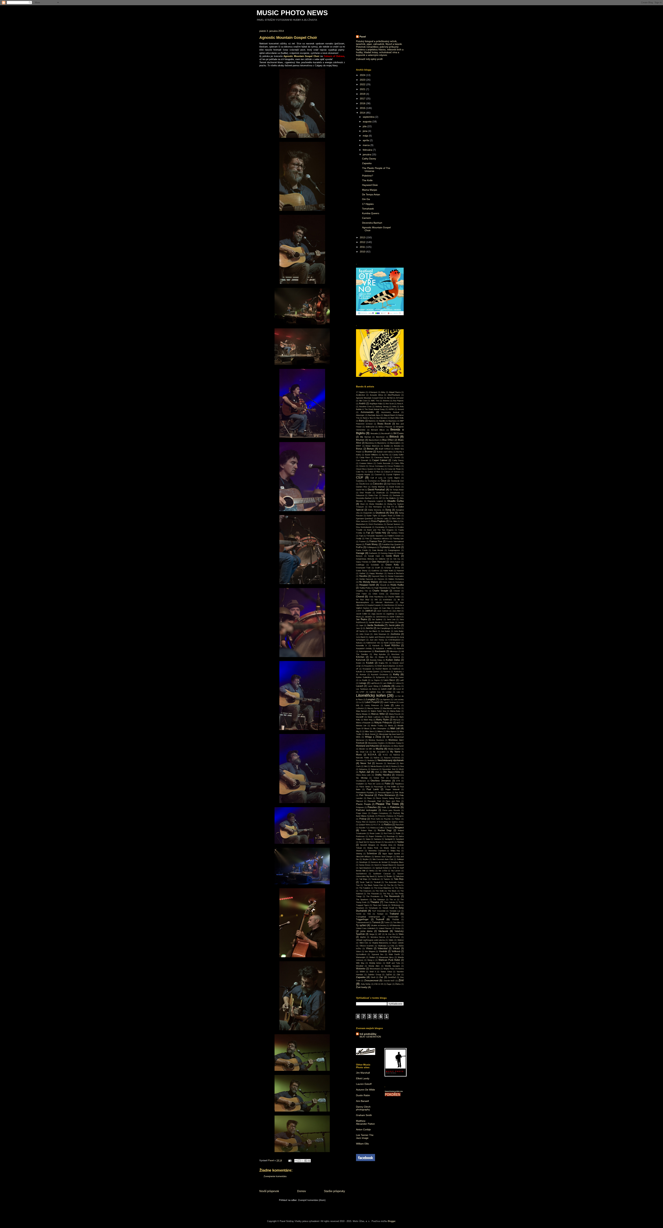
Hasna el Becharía (396, 573)
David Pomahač (376, 489)
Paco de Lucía (374, 784)
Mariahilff (359, 717)
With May (360, 963)
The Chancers (365, 891)
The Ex (400, 885)
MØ (387, 737)
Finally (358, 538)
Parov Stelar (364, 787)
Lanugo (362, 683)
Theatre (374, 902)
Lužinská (360, 708)
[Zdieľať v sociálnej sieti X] (302, 1160)
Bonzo (370, 448)
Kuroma (386, 672)
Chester (396, 591)
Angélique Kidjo (375, 404)
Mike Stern (369, 731)
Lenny (398, 686)
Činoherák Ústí (397, 481)
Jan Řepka (361, 619)
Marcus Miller (378, 714)
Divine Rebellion (376, 504)
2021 (363, 89)
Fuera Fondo (362, 550)
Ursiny (398, 928)
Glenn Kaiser (395, 562)
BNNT (358, 446)
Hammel (400, 571)
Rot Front (388, 833)
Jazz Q (359, 628)
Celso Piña (399, 463)
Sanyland (400, 839)
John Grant (364, 634)
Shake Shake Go (392, 848)
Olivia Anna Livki (363, 775)
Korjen (358, 663)
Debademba (395, 493)
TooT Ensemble (379, 911)
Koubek (370, 663)
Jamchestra (381, 617)
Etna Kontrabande (363, 527)
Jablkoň (369, 611)
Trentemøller (393, 917)
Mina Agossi (391, 731)
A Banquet (373, 392)
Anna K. (400, 404)
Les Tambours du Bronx (366, 689)
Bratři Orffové (385, 449)
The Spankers (362, 899)
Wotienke (360, 968)
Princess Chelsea (385, 816)
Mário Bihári (390, 717)
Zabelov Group (374, 974)
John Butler (399, 631)
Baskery (372, 421)
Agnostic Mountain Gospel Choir (369, 398)
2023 (363, 79)
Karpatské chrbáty (364, 648)
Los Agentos (384, 699)
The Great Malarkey (382, 888)
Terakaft (377, 882)
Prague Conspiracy (380, 813)
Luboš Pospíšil (372, 702)
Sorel (376, 865)
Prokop (362, 819)
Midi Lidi (395, 728)
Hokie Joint (387, 582)
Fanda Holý (380, 533)
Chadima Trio (362, 591)
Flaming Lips (398, 538)
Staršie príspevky (334, 1191)
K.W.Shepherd (394, 640)
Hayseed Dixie (370, 185)
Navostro (360, 760)
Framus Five (375, 541)
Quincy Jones (398, 822)
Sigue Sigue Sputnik (391, 854)
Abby (383, 392)
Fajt (368, 533)
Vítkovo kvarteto (366, 946)
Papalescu (399, 784)
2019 (363, 93)
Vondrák (383, 951)
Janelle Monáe (375, 622)
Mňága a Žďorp (373, 737)
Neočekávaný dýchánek (391, 760)
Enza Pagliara (378, 521)
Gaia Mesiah (377, 550)
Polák (384, 807)
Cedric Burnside (384, 463)
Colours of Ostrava (392, 472)
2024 (363, 75)
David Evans (394, 487)
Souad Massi (387, 865)
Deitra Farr (373, 495)
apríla (366, 140)
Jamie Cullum (395, 617)
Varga (371, 934)
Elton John (396, 518)
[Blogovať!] (299, 1160)
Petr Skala (399, 792)
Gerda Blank (392, 556)
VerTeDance (395, 937)
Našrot (376, 758)
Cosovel (378, 474)
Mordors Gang (394, 743)
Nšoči (401, 769)
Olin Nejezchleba (391, 772)
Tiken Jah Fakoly (380, 905)
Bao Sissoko (381, 418)
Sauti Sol (362, 842)
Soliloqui (400, 859)
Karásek (375, 645)
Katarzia (400, 648)
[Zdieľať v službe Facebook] (306, 1160)
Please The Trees (387, 804)
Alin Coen (363, 401)
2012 (363, 242)
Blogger (391, 1221)
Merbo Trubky (377, 726)
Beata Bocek (384, 424)
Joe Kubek (385, 631)
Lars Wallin (387, 683)
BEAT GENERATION (370, 1036)
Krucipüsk (367, 669)
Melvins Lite (361, 726)
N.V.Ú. (385, 755)
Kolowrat (396, 657)
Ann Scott (390, 404)
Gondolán (375, 565)
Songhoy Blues (397, 862)
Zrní (401, 980)
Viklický (400, 940)
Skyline (366, 859)
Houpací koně (367, 584)
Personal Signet (384, 792)
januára (367, 154)
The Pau (386, 894)
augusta (367, 121)
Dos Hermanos (375, 507)
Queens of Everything (378, 822)
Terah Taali (364, 882)
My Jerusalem (379, 752)
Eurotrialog (379, 527)
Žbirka (398, 984)
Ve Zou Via (390, 934)
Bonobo (397, 446)
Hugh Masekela (380, 588)
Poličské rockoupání (366, 810)
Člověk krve (364, 484)
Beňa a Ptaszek (385, 427)
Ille (399, 600)
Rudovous (360, 836)
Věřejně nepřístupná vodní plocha (370, 940)
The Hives (399, 888)
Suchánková (361, 874)
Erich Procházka (376, 524)
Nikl (365, 766)
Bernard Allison (378, 430)
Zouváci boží (389, 981)
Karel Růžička (392, 645)
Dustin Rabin (363, 1095)
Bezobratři (385, 433)
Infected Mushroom (384, 602)
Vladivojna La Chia (386, 946)
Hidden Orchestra (396, 579)
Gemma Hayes (387, 553)
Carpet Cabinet (379, 460)
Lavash (359, 686)
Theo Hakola (389, 902)
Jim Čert (397, 628)
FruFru (359, 547)
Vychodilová (361, 954)
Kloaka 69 (383, 657)
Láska (398, 683)
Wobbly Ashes (375, 963)
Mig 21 (359, 731)
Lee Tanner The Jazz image (364, 1136)
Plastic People (363, 804)
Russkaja (391, 836)
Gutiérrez (375, 571)
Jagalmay (390, 614)
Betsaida (374, 433)
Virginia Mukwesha (380, 943)
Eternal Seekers (393, 524)
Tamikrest (375, 879)
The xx (393, 899)
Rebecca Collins (377, 828)
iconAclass (387, 600)
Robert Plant (366, 830)
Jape (361, 625)
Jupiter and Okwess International (382, 637)
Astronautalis (367, 412)
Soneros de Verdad (379, 862)
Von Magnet (370, 951)
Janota (401, 622)
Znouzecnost (371, 980)
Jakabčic (368, 617)
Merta (390, 726)
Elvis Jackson (362, 521)
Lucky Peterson (372, 705)
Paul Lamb (373, 789)
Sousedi (400, 865)
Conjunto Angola (363, 474)
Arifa (394, 406)
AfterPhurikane (394, 395)
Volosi (358, 951)
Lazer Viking (373, 686)
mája (366, 135)
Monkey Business (376, 740)
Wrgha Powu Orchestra (393, 969)
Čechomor (372, 481)
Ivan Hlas (386, 608)
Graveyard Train (363, 568)
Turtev (387, 922)
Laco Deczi (389, 680)
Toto (369, 914)
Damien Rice (361, 487)
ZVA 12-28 (378, 984)
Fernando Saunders (375, 536)
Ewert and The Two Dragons (380, 530)
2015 (363, 108)
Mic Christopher (379, 728)
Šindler (389, 876)
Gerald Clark (374, 556)
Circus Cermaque (376, 466)
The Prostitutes (372, 896)
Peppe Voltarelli (392, 789)
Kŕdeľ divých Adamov (386, 666)
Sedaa (400, 842)
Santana (377, 839)
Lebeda (386, 685)
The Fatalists (364, 888)
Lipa (398, 692)
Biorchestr (380, 437)
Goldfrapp (360, 565)
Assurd (401, 409)
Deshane (396, 495)
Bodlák (387, 446)
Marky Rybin (382, 719)
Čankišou (360, 481)
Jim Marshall (363, 1072)
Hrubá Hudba (397, 585)
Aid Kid (389, 398)
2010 (363, 251)
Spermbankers (365, 868)
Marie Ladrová (374, 717)
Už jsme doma (364, 931)
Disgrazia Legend (375, 501)
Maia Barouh (361, 711)
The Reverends (392, 896)
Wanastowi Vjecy (386, 957)
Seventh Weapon (367, 845)
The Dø (390, 885)
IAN (376, 600)
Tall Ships (363, 879)
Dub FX (390, 507)
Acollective (360, 395)
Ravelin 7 (363, 828)
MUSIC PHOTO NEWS (292, 13)
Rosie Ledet (375, 833)
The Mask (392, 891)
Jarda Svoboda (375, 625)
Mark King (368, 720)
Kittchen (360, 657)
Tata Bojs (399, 879)
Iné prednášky (368, 1034)
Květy (396, 674)
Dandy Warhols (378, 487)
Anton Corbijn (363, 1129)
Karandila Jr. (361, 645)
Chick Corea (378, 594)
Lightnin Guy (375, 692)
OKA (377, 772)
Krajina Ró (383, 663)
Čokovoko (378, 484)
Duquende (367, 513)
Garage (360, 553)
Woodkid (359, 966)
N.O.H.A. (372, 755)
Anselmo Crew (365, 406)
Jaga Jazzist (376, 614)
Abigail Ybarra (395, 392)
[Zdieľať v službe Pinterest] (309, 1160)
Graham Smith (364, 1115)
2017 (363, 98)
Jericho (369, 628)
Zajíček (389, 974)
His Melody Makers (368, 582)
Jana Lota (391, 619)
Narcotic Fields (362, 758)
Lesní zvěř (386, 689)
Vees (401, 934)
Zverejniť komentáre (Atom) (311, 1200)
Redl (389, 828)
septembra (369, 116)
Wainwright (360, 957)
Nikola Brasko (376, 766)
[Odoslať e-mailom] (296, 1160)
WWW (362, 972)
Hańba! (362, 573)
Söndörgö (363, 862)
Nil (387, 766)
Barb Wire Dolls (397, 418)
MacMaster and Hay (392, 708)
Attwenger (360, 415)
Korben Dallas (393, 660)
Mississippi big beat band (390, 734)
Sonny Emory (365, 865)
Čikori (383, 481)
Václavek (383, 931)
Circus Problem (394, 466)
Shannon (359, 851)
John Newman (380, 634)
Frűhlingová (371, 547)
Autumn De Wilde (365, 1089)
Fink (367, 538)
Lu (360, 702)
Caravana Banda (381, 457)
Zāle (398, 974)
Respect (399, 827)
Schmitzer (372, 853)
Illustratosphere (362, 602)
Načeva (396, 755)
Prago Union (361, 813)
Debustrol (360, 495)
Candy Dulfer (398, 455)
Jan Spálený (377, 619)
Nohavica (363, 769)
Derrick (385, 495)
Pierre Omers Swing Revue (388, 798)
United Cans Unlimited (365, 928)
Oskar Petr (379, 778)
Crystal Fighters (393, 474)
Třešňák (395, 919)
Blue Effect (388, 440)
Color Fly (360, 472)
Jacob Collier (361, 614)
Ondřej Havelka (383, 775)
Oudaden (360, 784)
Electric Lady (382, 518)
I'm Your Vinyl (362, 600)
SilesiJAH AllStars (363, 856)
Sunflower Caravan (382, 874)
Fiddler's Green (394, 536)
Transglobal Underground (368, 917)
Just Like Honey (377, 640)
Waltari (372, 957)
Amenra (386, 401)
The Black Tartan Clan (373, 885)
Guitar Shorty (361, 571)
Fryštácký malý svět (390, 547)
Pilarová (359, 801)
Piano (369, 798)
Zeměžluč (392, 977)
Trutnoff (380, 919)
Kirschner (395, 654)
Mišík (358, 737)
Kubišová (396, 669)
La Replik (363, 680)
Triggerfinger (362, 919)
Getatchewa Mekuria (365, 559)
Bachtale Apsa (374, 415)
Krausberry (369, 666)
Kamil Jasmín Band (392, 643)
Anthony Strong (381, 406)
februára (368, 149)
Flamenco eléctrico (381, 538)
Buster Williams (371, 455)
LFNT (362, 692)
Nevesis (379, 763)
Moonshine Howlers (376, 743)
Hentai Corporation (396, 576)
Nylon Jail (364, 771)
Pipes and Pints (393, 801)
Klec (371, 657)
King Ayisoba (380, 654)
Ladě (402, 680)
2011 (363, 247)
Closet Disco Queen (364, 469)
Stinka (371, 871)
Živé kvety (361, 987)
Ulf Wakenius (395, 925)
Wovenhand (375, 969)
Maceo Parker (373, 708)
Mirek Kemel (370, 734)
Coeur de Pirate (394, 469)
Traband (394, 913)
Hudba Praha (365, 588)
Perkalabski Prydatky (365, 792)
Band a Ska (368, 418)
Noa (402, 766)
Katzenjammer (365, 651)
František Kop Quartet (391, 544)
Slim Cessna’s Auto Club (382, 859)
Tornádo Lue (395, 911)
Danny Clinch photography (363, 1108)
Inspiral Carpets (374, 605)
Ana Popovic (398, 401)
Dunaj (388, 510)
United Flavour (385, 928)
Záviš (373, 977)
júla (365, 126)
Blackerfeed (374, 440)
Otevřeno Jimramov (381, 781)
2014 (363, 112)
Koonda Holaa (376, 660)
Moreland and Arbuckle (367, 746)
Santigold (388, 839)
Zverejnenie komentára (275, 1176)
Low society (399, 699)
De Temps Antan (371, 194)
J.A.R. (358, 611)
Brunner (369, 452)
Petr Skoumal (366, 795)
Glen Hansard (379, 562)
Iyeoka (397, 608)
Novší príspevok (269, 1191)
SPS (394, 868)
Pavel (362, 36)
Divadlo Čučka (395, 501)
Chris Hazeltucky (376, 597)
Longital (370, 699)
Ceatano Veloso (366, 463)
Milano (380, 731)
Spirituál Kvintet (382, 868)
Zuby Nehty (366, 984)
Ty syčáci (361, 925)
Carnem (366, 218)
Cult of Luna (376, 478)
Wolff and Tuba (393, 963)
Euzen (391, 527)
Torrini (358, 914)
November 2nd (388, 769)
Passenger (378, 787)
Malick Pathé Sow (378, 711)
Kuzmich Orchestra (379, 674)
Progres (400, 816)
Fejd (361, 536)
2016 (363, 103)
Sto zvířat (382, 871)
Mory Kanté (399, 746)
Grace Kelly (392, 565)
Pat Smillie (391, 787)
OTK (398, 781)
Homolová (399, 582)
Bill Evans (398, 433)
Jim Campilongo (383, 628)
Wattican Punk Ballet (389, 960)
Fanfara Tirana (397, 533)
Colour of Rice (374, 472)
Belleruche (370, 427)
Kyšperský (380, 677)
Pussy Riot (360, 822)
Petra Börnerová (386, 795)
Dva (392, 512)
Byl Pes (385, 455)
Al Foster (400, 398)
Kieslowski (380, 651)
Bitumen (360, 440)
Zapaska (367, 163)
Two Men (397, 922)
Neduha (370, 760)
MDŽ (398, 723)
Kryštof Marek (382, 669)
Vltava (369, 948)
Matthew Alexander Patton (365, 1122)
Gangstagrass (394, 550)
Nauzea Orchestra (392, 758)
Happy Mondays (376, 573)
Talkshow (400, 876)
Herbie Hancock (366, 579)
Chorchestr (395, 594)
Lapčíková (374, 683)
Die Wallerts (391, 498)
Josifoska (395, 634)
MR (370, 749)
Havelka (363, 576)
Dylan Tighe (372, 516)
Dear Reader (365, 493)
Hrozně (383, 585)
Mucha (379, 748)
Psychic (387, 819)
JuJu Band (360, 637)
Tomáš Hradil (388, 908)
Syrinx (380, 876)
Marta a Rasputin (363, 723)
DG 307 (378, 498)
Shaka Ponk (372, 848)
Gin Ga (366, 199)
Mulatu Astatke (394, 749)
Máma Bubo (395, 711)
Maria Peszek (395, 714)
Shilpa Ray (395, 851)
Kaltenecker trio (373, 643)
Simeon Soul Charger (383, 856)
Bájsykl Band (389, 415)
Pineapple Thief (374, 801)
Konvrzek (361, 660)
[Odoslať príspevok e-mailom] (289, 1160)
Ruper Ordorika (375, 836)
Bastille (382, 421)
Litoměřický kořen (371, 695)
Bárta (361, 421)
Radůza (388, 824)
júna (365, 131)
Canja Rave (364, 457)
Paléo (387, 783)
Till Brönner (396, 905)
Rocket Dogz (385, 830)
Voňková (396, 951)
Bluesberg (369, 443)
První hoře (375, 819)
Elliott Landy (362, 1078)
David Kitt (360, 490)
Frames (362, 541)
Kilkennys (394, 651)
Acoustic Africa (376, 395)
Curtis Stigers (394, 478)
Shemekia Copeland (377, 851)
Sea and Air (389, 842)
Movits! (362, 749)
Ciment (362, 466)
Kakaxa (359, 643)
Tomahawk (368, 208)
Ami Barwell (362, 1101)
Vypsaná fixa (377, 954)
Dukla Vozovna (374, 510)
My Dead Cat (362, 752)
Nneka (394, 766)
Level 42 (400, 689)
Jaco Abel (396, 611)
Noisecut (374, 769)
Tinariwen (360, 908)
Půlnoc (397, 819)
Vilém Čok (363, 943)
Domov (301, 1191)
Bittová (394, 436)
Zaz (381, 977)
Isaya (375, 608)
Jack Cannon (382, 611)
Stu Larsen (396, 871)
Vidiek (390, 940)
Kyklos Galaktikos (364, 677)
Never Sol (365, 763)
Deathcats (380, 493)
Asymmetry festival (390, 412)
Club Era (380, 469)
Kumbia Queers (370, 213)
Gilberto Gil (384, 559)
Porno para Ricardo (391, 810)
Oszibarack (361, 781)
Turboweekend (362, 922)
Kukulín (359, 672)
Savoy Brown (375, 842)
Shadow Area (386, 845)
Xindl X (372, 972)
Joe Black (373, 631)
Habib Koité (388, 571)
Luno (386, 705)
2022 (363, 84)
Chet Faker (361, 594)
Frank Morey (371, 544)
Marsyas (397, 720)
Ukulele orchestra (378, 925)
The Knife (367, 180)
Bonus (359, 449)
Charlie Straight (380, 591)
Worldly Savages (392, 966)
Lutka (397, 705)
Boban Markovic (373, 446)
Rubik (398, 833)
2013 (363, 237)
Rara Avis (400, 825)
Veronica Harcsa (378, 937)
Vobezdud (382, 948)
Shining (359, 854)
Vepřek (363, 937)
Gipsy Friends (362, 562)
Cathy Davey (369, 158)
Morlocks (387, 746)
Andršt (362, 403)
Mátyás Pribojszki (383, 722)
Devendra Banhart (372, 222)
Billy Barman (365, 437)
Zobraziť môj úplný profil (369, 59)
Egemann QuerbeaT (364, 518)
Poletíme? (367, 175)
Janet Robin (389, 622)
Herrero (381, 579)
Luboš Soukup (389, 702)
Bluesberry (381, 443)
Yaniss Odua (386, 972)
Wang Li (370, 960)
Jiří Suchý (360, 631)
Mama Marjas (369, 189)
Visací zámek (398, 943)
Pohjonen (360, 807)
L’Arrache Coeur (397, 677)
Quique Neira (364, 825)
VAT (379, 934)
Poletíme (395, 807)
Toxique (380, 914)
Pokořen (372, 807)
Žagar (389, 984)
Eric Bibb (393, 521)
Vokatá (396, 948)
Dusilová (380, 512)
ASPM (391, 409)
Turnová (376, 922)
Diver (362, 504)
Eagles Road (386, 516)
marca (366, 145)
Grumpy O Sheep (392, 568)
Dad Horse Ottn (394, 484)
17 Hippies (368, 204)
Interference (389, 605)
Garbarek (373, 553)
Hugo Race (396, 588)
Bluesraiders (395, 443)
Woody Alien (373, 966)
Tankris (387, 879)
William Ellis (362, 1143)
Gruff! (377, 568)
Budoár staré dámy (385, 452)
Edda (398, 516)
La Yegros (375, 680)
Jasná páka (394, 625)
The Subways (379, 899)
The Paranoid (372, 894)
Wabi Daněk (394, 954)
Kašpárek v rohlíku (384, 648)
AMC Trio (375, 401)
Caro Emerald (362, 460)
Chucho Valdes (394, 597)
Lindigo (389, 692)
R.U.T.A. (377, 825)
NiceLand (391, 763)
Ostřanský (394, 778)
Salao (368, 839)
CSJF (359, 477)
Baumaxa (392, 421)
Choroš (360, 596)
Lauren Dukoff (364, 1084)
